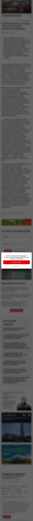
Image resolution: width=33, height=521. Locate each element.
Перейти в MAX (16, 262)
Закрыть (16, 266)
